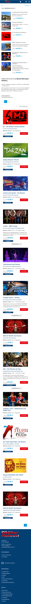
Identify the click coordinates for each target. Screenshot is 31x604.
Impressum (4, 580)
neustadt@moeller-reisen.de (7, 547)
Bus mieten (4, 590)
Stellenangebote (6, 573)
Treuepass (4, 556)
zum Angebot (24, 133)
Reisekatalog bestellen (7, 594)
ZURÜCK (27, 5)
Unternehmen (5, 571)
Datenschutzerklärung (7, 578)
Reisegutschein (5, 599)
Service (4, 601)
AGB (3, 577)
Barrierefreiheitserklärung (8, 582)
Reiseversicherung (6, 555)
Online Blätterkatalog (7, 595)
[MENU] (29, 2)
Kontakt (4, 575)
